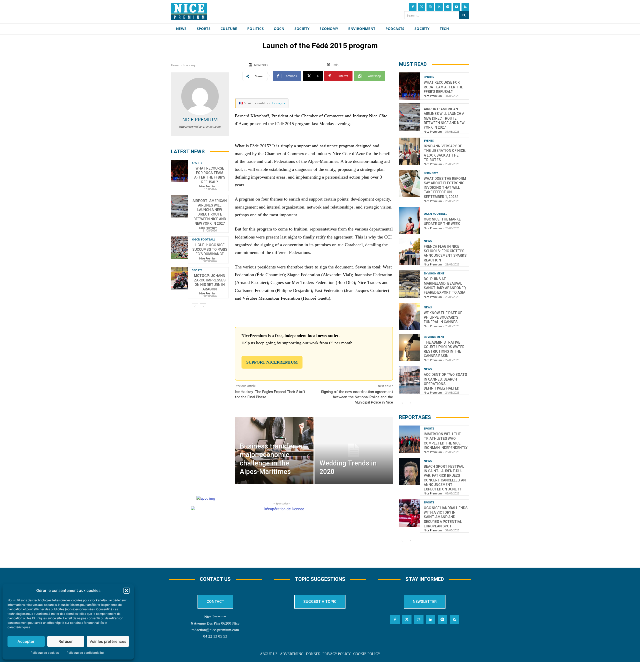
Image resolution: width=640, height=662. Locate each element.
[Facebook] (412, 7)
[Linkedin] (439, 7)
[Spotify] (448, 7)
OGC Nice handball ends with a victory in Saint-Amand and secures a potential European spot (446, 517)
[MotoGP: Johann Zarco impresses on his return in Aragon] (179, 278)
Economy (189, 65)
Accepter (26, 641)
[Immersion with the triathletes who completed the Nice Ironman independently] (409, 439)
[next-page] (203, 306)
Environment (434, 273)
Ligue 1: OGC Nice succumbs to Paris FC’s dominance (209, 249)
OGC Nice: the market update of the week (443, 221)
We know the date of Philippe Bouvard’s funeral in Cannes (443, 317)
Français (278, 103)
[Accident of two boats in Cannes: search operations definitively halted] (409, 379)
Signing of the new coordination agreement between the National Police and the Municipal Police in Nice (357, 397)
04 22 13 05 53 (215, 636)
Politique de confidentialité (85, 653)
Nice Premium (200, 119)
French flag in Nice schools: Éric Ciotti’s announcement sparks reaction (445, 253)
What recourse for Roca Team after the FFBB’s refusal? (209, 175)
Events (429, 140)
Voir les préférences (108, 641)
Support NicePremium (272, 362)
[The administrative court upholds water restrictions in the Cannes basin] (409, 347)
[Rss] (465, 7)
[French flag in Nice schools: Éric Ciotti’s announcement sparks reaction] (409, 251)
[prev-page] (195, 306)
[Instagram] (430, 7)
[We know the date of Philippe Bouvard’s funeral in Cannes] (409, 316)
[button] (126, 590)
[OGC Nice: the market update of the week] (409, 220)
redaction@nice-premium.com (215, 630)
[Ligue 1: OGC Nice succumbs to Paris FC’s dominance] (179, 247)
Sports (197, 162)
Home (175, 65)
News (428, 240)
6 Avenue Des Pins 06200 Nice (215, 623)
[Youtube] (456, 7)
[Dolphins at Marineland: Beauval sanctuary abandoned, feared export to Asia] (409, 284)
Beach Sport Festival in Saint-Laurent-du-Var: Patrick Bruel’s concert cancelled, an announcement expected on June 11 (445, 477)
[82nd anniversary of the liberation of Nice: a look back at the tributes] (409, 151)
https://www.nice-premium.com (200, 126)
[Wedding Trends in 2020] (353, 450)
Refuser (65, 641)
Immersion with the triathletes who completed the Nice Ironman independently (446, 441)
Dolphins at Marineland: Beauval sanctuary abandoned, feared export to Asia (445, 286)
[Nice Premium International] (189, 11)
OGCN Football (203, 239)
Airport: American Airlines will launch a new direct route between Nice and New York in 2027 (209, 212)
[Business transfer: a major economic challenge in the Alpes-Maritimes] (274, 450)
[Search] (464, 15)
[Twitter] (421, 7)
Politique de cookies (44, 653)
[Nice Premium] (200, 96)
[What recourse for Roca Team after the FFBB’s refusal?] (179, 171)
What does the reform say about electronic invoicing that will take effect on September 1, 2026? (445, 188)
